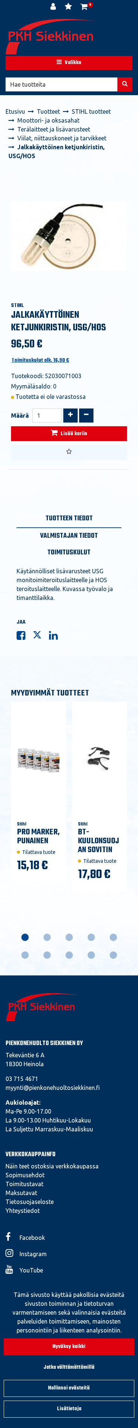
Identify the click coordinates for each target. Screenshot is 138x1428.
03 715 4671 (22, 1078)
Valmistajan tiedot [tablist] (69, 536)
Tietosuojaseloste (30, 1201)
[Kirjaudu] (53, 7)
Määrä (20, 415)
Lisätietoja (69, 1409)
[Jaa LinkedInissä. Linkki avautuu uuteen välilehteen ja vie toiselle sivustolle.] (56, 637)
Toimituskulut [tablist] (69, 552)
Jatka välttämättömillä (69, 1367)
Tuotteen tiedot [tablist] (69, 518)
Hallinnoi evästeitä (69, 1388)
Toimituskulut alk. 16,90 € (40, 360)
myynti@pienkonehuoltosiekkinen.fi (53, 1087)
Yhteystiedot (23, 1210)
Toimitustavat (24, 1184)
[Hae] (124, 84)
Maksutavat (21, 1193)
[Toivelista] (69, 7)
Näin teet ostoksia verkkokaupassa (52, 1166)
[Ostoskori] (84, 7)
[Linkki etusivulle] (52, 36)
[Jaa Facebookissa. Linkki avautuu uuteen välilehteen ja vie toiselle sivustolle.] (25, 637)
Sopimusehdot (25, 1175)
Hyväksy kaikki (69, 1346)
